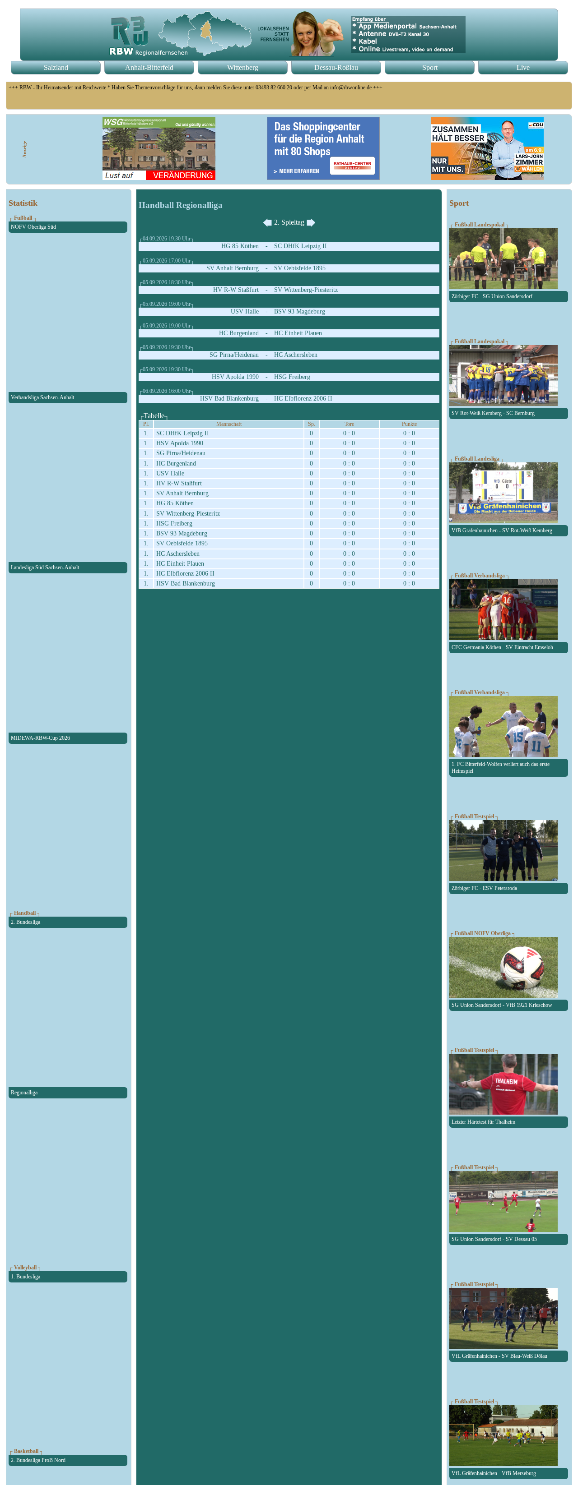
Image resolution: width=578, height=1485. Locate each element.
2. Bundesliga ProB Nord (38, 1460)
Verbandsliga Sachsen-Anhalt (42, 397)
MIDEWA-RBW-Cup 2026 (40, 738)
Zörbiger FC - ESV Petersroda (484, 888)
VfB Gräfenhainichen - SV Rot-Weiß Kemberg (502, 530)
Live (523, 67)
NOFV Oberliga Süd (33, 227)
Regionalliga (24, 1092)
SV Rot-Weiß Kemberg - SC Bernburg (493, 413)
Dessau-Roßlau (336, 67)
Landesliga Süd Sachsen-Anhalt (45, 567)
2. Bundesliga (25, 922)
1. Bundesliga (25, 1276)
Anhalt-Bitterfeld (149, 67)
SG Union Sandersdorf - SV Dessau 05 (494, 1239)
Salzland (56, 67)
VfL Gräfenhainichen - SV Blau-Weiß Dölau (499, 1356)
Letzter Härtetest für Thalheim (483, 1122)
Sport (430, 67)
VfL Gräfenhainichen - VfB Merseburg (494, 1473)
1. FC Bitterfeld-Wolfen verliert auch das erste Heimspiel (501, 767)
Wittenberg (242, 67)
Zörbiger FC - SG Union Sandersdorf (492, 296)
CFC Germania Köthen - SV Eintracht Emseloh (502, 647)
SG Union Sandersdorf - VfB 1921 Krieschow (502, 1005)
